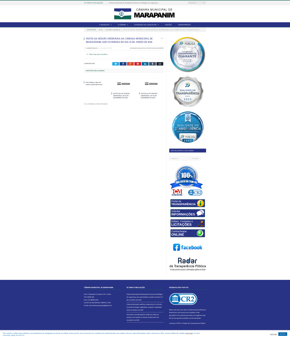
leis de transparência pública (179, 318)
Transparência (184, 25)
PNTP (178, 323)
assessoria (185, 312)
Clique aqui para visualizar (98, 54)
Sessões (168, 25)
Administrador (92, 48)
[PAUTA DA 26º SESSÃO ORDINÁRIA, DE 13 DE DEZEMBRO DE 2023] (124, 84)
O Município (104, 25)
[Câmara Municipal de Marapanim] (145, 13)
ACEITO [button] (283, 334)
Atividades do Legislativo (145, 25)
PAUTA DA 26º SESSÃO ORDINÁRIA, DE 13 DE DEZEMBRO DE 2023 (121, 95)
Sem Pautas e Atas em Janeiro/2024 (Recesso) (94, 83)
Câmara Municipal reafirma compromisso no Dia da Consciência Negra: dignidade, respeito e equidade (135, 3)
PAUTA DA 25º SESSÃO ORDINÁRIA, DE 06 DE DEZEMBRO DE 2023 (149, 95)
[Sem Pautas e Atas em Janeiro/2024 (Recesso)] (96, 78)
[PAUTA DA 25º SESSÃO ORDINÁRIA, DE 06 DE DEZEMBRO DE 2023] (151, 84)
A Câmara (122, 25)
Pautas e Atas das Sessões (154, 48)
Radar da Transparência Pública (194, 323)
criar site (183, 310)
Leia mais (189, 333)
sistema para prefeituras (197, 310)
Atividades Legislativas (137, 48)
